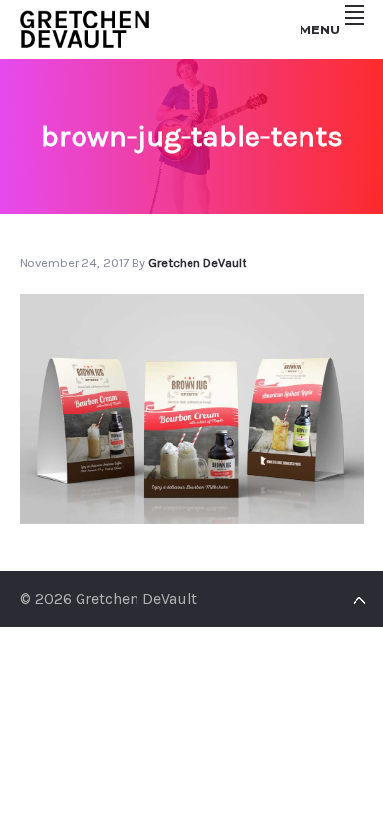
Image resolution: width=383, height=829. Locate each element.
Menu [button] (320, 29)
